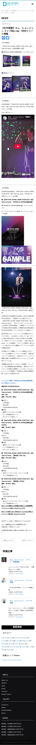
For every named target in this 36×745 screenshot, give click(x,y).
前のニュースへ (9, 540)
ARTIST (4, 713)
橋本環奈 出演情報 (7, 723)
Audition (4, 638)
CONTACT (4, 691)
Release (21, 573)
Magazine (25, 641)
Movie (10, 644)
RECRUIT (4, 683)
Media (3, 644)
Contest (17, 638)
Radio (22, 644)
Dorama (24, 638)
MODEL (4, 707)
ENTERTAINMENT (7, 710)
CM (10, 638)
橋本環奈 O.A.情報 (7, 726)
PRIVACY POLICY (6, 694)
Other (16, 644)
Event (3, 641)
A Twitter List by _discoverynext (12, 660)
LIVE (17, 641)
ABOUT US (5, 680)
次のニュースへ (27, 540)
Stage (17, 647)
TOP (3, 10)
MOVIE (3, 688)
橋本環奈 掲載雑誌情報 (8, 729)
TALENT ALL (5, 705)
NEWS (3, 686)
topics (24, 647)
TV (29, 647)
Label (6, 10)
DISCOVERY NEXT (14, 742)
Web (3, 650)
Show (11, 647)
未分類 (9, 650)
